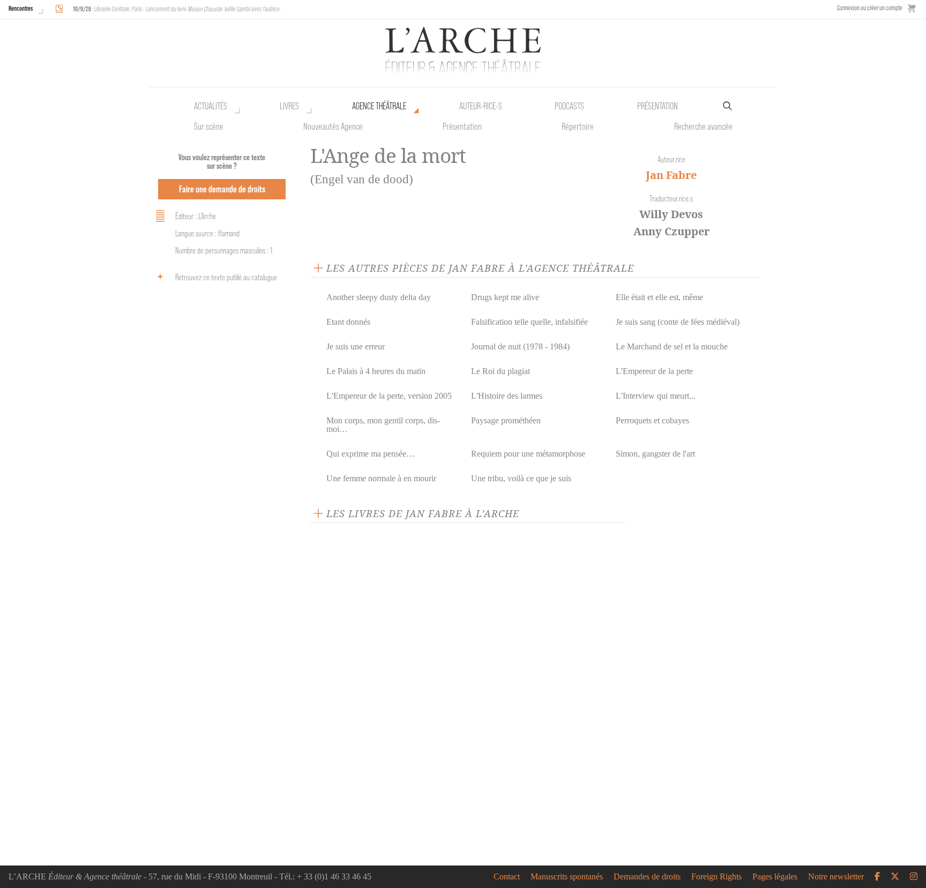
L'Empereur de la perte (654, 371)
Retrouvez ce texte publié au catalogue (226, 277)
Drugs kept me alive (505, 297)
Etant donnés (348, 321)
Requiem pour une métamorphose (528, 453)
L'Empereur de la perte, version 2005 (389, 395)
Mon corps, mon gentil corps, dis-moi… (383, 425)
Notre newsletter (836, 876)
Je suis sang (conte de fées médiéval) (678, 321)
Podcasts (569, 106)
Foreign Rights (716, 876)
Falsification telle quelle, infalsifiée (529, 321)
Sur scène (208, 126)
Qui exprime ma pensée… (370, 453)
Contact (507, 876)
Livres (289, 106)
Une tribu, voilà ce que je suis (521, 478)
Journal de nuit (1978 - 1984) (520, 346)
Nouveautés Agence (333, 126)
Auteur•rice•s (480, 106)
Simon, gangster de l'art (655, 453)
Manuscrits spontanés (567, 876)
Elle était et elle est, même (659, 297)
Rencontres (21, 8)
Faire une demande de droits (222, 189)
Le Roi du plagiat (500, 371)
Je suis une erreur (355, 346)
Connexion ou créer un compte (869, 8)
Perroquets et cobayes (652, 420)
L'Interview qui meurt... (656, 395)
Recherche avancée (703, 126)
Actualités (210, 106)
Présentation (462, 126)
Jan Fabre (671, 175)
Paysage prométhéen (506, 420)
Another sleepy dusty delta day (378, 297)
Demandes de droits (647, 876)
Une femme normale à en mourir (381, 478)
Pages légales (774, 876)
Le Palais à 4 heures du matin (375, 371)
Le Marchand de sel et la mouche (672, 346)
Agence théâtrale (379, 106)
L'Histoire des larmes (506, 395)
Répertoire (578, 126)
